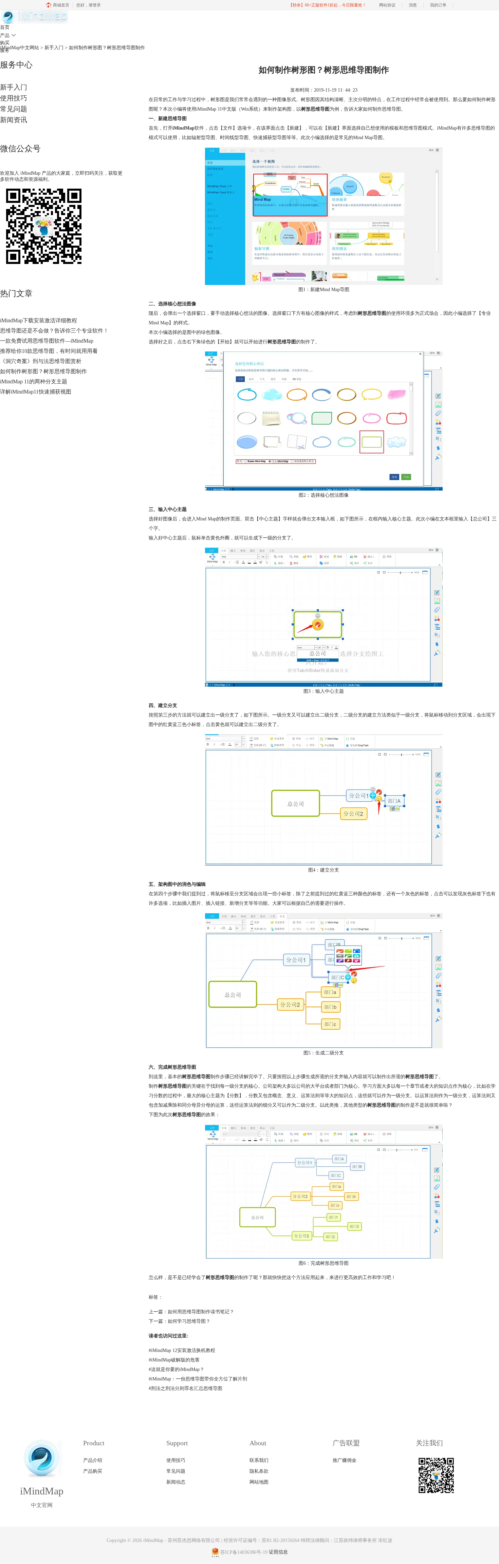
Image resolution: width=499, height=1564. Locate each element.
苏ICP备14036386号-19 (243, 1552)
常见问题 (13, 109)
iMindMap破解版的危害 (174, 1359)
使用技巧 (13, 98)
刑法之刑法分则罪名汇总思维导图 (185, 1388)
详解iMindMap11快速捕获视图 (35, 392)
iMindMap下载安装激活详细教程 (38, 320)
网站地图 (259, 1482)
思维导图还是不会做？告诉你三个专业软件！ (54, 330)
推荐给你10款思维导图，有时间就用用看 (49, 351)
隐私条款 (259, 1471)
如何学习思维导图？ (189, 1321)
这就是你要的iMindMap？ (176, 1369)
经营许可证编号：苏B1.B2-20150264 (261, 1540)
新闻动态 (175, 1482)
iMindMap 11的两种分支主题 (33, 381)
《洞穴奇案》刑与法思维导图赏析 (40, 361)
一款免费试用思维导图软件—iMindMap (46, 341)
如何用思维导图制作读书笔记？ (201, 1311)
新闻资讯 (13, 119)
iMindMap (153, 1540)
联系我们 (259, 1460)
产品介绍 (92, 1460)
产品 (8, 35)
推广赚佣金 (344, 1460)
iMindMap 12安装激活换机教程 (182, 1350)
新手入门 (13, 87)
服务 (5, 50)
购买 (5, 42)
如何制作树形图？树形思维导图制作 (43, 371)
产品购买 (92, 1471)
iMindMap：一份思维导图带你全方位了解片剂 (198, 1378)
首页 (5, 27)
